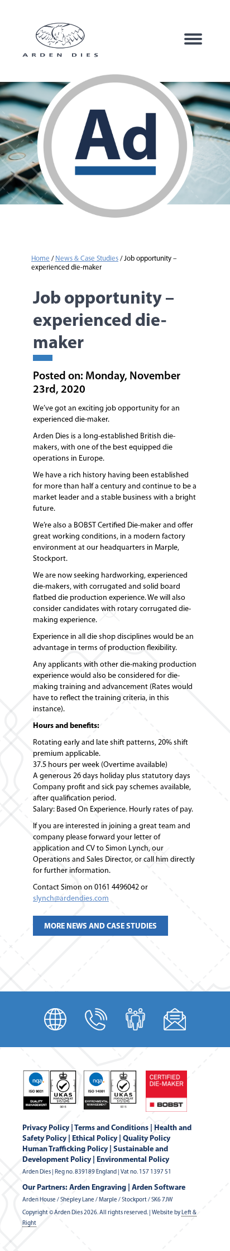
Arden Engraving (97, 1188)
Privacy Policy (45, 1128)
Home (40, 258)
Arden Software (158, 1188)
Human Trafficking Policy (65, 1149)
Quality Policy (146, 1139)
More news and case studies (100, 926)
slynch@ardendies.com (71, 899)
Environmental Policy (133, 1160)
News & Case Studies (86, 258)
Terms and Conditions (111, 1128)
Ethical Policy (94, 1139)
